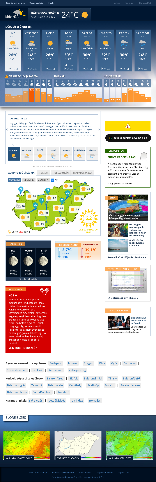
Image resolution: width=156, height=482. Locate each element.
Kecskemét (55, 370)
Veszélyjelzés (36, 3)
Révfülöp (93, 385)
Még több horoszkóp (23, 348)
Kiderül (16, 13)
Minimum (29, 180)
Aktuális (43, 180)
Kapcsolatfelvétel (105, 472)
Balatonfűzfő (131, 378)
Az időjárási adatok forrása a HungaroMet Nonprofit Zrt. (78, 477)
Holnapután (61, 172)
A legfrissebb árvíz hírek (122, 297)
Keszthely (75, 385)
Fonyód (109, 385)
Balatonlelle (55, 385)
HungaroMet (145, 3)
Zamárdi (36, 385)
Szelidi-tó (63, 392)
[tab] (14, 154)
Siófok (74, 378)
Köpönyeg (129, 3)
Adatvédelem (85, 472)
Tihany (112, 378)
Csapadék (82, 172)
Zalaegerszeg (77, 370)
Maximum (14, 180)
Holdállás (95, 400)
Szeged (88, 363)
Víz (57, 179)
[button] (45, 14)
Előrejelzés (36, 400)
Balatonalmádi (93, 378)
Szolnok (37, 370)
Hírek (50, 3)
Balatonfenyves (130, 385)
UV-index (77, 400)
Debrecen (129, 363)
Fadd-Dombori (42, 392)
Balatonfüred (55, 378)
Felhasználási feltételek (63, 472)
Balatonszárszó (17, 392)
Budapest (56, 363)
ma (21, 172)
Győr (114, 363)
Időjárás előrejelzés (15, 3)
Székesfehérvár (17, 370)
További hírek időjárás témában (126, 257)
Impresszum (123, 472)
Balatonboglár (16, 385)
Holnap (43, 172)
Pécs (102, 363)
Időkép (117, 3)
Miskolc (73, 363)
